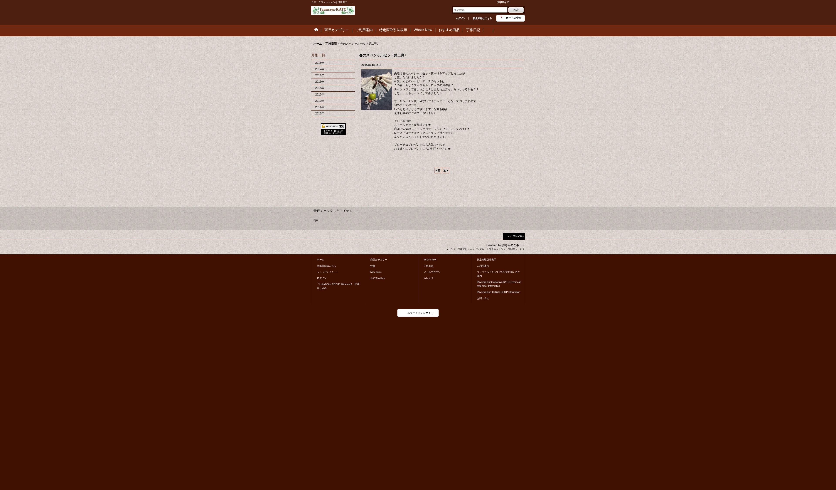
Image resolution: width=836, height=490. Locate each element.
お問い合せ (483, 298)
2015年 (319, 81)
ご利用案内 (483, 265)
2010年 (319, 113)
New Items (376, 272)
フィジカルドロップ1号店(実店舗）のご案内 (498, 274)
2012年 (319, 100)
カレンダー (430, 278)
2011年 (319, 107)
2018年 (319, 62)
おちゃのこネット (513, 245)
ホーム (320, 259)
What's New (430, 259)
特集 (372, 265)
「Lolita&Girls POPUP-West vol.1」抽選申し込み (338, 286)
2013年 (319, 94)
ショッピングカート (328, 272)
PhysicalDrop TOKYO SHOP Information (498, 292)
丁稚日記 (428, 265)
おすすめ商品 (377, 278)
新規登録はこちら (482, 18)
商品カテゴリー (378, 259)
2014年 (319, 88)
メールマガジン (432, 272)
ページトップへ (516, 236)
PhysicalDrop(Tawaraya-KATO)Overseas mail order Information (499, 284)
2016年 (319, 75)
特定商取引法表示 (486, 259)
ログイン (460, 18)
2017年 (319, 69)
